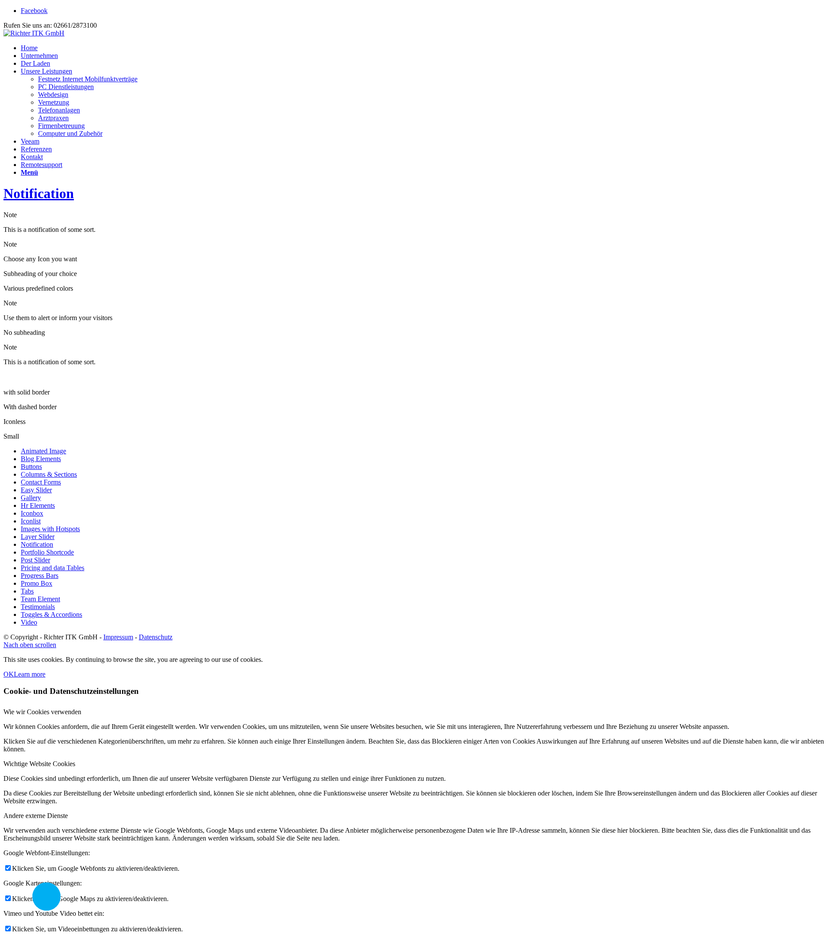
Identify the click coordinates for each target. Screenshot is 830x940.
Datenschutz (155, 637)
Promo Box (36, 583)
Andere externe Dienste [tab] (35, 815)
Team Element (40, 599)
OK (8, 674)
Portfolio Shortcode (47, 552)
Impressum (118, 637)
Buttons (31, 466)
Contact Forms (41, 482)
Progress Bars (39, 575)
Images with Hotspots (50, 529)
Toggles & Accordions (51, 614)
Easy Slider (36, 490)
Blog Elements (41, 458)
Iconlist (31, 521)
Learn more (29, 674)
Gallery (31, 497)
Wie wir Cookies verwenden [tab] (42, 711)
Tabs (27, 591)
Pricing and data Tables (52, 567)
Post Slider (35, 560)
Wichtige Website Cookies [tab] (39, 763)
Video (29, 622)
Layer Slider (37, 536)
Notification (38, 193)
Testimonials (38, 606)
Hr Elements (38, 505)
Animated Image (43, 451)
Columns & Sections (49, 474)
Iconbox (32, 513)
